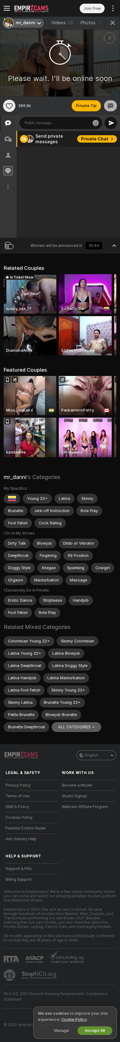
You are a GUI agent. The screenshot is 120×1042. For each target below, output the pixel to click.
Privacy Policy (18, 785)
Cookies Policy (19, 817)
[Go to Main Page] (37, 8)
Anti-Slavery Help (21, 839)
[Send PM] (110, 105)
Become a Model (77, 785)
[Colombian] (12, 499)
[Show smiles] (95, 123)
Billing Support (19, 879)
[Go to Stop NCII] (40, 975)
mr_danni (15, 477)
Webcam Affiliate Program (85, 807)
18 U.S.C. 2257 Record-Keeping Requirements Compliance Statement (55, 997)
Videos (62, 22)
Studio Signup (74, 796)
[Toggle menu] (7, 8)
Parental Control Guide (26, 828)
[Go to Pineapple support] (10, 975)
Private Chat (94, 138)
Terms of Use (18, 796)
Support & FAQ (19, 869)
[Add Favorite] (9, 106)
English (91, 755)
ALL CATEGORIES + (76, 727)
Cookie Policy (73, 1019)
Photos (91, 22)
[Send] (111, 123)
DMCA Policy (17, 807)
